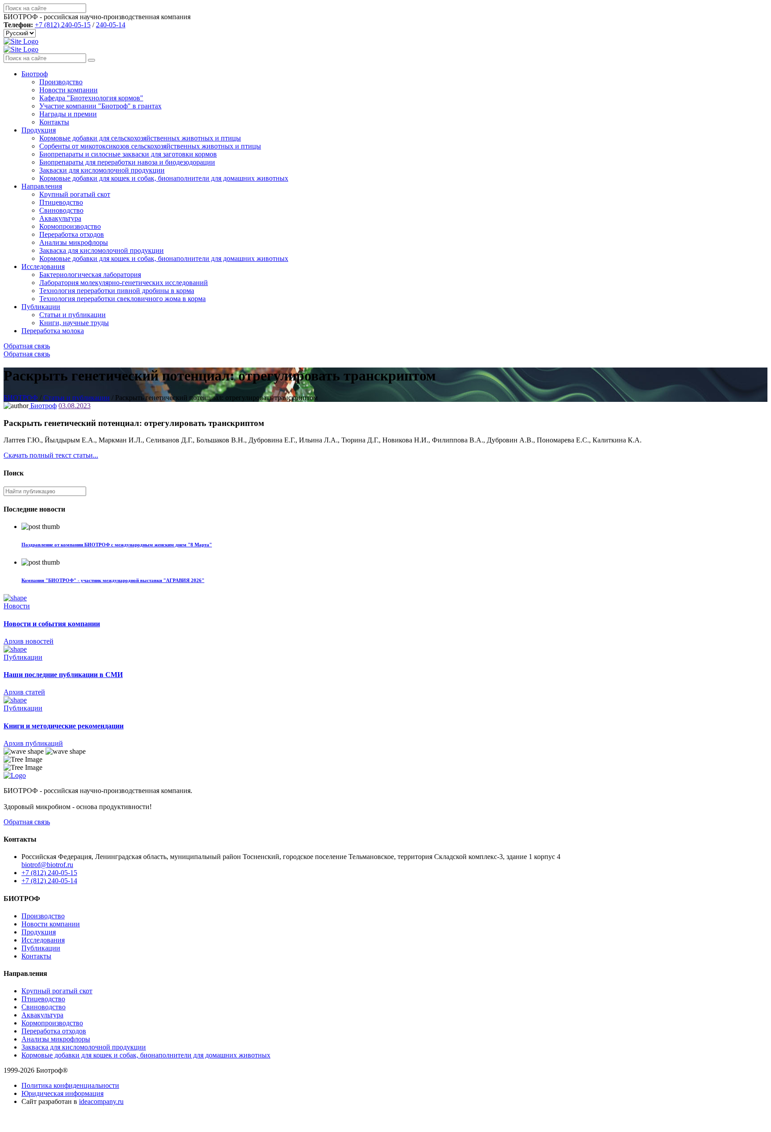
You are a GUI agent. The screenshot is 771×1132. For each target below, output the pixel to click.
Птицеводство (61, 202)
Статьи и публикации (72, 314)
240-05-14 (110, 25)
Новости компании (68, 90)
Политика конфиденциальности (70, 1085)
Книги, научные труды (74, 322)
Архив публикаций (33, 743)
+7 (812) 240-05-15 (63, 25)
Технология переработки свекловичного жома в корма (122, 298)
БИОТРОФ (21, 397)
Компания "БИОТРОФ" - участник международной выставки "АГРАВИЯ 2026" (112, 580)
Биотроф (34, 74)
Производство (61, 82)
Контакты (54, 122)
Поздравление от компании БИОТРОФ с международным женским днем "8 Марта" (116, 544)
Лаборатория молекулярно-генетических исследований (123, 282)
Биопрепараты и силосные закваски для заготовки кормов (128, 154)
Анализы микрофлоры (73, 242)
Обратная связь (27, 346)
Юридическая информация (62, 1093)
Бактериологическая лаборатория (90, 274)
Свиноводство (61, 210)
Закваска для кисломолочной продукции (101, 250)
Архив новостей (29, 641)
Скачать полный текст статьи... (51, 455)
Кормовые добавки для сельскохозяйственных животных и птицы (140, 138)
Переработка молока (52, 331)
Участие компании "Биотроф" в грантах (100, 106)
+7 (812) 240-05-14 (49, 880)
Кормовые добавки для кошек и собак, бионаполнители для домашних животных (163, 178)
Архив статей (24, 692)
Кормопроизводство (70, 226)
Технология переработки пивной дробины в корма (116, 290)
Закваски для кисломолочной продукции (102, 170)
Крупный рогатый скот (74, 194)
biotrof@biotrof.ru (47, 864)
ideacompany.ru (101, 1101)
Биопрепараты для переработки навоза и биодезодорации (127, 162)
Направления (41, 186)
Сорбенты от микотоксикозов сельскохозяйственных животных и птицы (150, 146)
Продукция (38, 130)
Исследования (43, 266)
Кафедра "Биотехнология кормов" (91, 98)
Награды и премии (68, 114)
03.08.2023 (74, 405)
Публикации (40, 306)
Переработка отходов (71, 234)
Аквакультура (60, 218)
